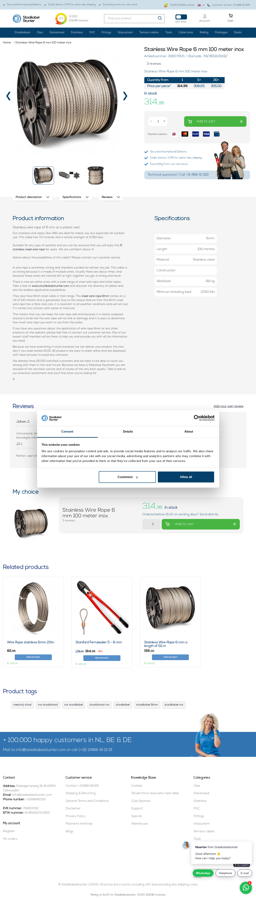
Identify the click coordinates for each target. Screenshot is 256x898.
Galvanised (57, 32)
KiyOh (106, 895)
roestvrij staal (22, 704)
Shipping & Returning (81, 793)
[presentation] (9, 97)
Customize (125, 477)
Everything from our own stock (120, 4)
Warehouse (139, 823)
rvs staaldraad (48, 704)
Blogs (69, 831)
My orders (10, 839)
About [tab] (188, 431)
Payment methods (79, 823)
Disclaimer (73, 808)
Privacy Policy (75, 816)
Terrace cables (149, 32)
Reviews (107, 197)
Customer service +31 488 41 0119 (231, 5)
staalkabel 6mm (147, 704)
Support (137, 808)
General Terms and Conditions (87, 801)
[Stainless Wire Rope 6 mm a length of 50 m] (170, 607)
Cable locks (185, 32)
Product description (29, 197)
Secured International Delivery (24, 4)
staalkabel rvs (174, 704)
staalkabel (123, 704)
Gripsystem (125, 32)
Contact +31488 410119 (82, 785)
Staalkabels (22, 32)
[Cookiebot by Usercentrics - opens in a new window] (197, 418)
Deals (238, 32)
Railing (204, 32)
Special (136, 816)
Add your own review (228, 406)
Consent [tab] (67, 431)
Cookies (136, 785)
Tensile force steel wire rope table (155, 793)
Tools (168, 32)
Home (7, 42)
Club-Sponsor (141, 801)
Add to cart (206, 121)
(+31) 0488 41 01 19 (95, 750)
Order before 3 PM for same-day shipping (72, 4)
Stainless (77, 32)
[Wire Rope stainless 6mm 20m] (33, 607)
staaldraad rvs (99, 704)
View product (33, 657)
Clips (40, 32)
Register (9, 831)
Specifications (72, 197)
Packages (221, 32)
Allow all (186, 477)
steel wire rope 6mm (95, 296)
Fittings (106, 32)
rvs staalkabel (73, 704)
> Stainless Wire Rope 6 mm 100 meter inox (42, 42)
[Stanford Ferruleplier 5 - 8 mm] (102, 607)
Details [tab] (128, 431)
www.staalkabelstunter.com (50, 286)
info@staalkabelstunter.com (41, 750)
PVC (92, 32)
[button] (43, 175)
